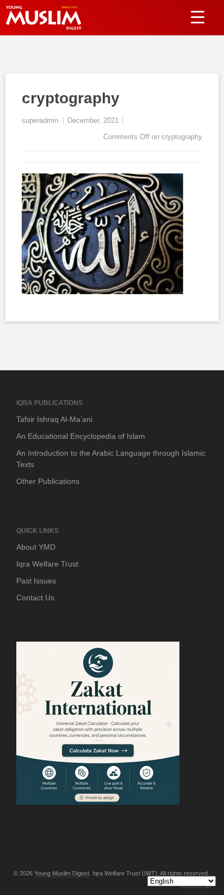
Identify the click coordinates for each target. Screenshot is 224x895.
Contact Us (35, 597)
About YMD (35, 547)
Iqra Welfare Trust (47, 564)
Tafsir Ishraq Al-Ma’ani (54, 419)
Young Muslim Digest (61, 873)
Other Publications (47, 481)
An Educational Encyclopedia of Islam (80, 436)
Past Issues (36, 580)
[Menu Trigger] (198, 17)
